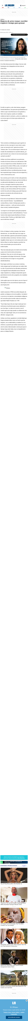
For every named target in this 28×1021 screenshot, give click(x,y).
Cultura (2, 19)
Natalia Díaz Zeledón (6, 29)
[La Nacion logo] (9, 5)
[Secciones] (2, 5)
